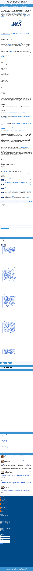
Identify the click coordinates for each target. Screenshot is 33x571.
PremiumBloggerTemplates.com (23, 569)
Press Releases (10, 4)
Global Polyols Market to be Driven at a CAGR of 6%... (8, 279)
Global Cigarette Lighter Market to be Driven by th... (8, 304)
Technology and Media (3, 451)
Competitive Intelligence (5, 6)
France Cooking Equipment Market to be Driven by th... (8, 272)
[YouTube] (11, 364)
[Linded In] (4, 364)
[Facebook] (6, 364)
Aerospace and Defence (4, 434)
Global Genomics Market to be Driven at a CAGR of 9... (8, 281)
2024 (2, 240)
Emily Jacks (2, 500)
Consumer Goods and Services (4, 441)
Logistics (1, 529)
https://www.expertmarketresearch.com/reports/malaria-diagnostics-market (19, 121)
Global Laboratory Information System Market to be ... (8, 308)
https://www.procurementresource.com (25, 147)
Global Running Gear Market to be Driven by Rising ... (8, 300)
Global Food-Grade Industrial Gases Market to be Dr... (8, 276)
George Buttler (3, 503)
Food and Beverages (3, 446)
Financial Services (3, 445)
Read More (27, 188)
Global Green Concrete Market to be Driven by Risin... (8, 328)
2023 (2, 241)
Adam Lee (2, 497)
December (3, 244)
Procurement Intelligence (7, 171)
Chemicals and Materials (4, 439)
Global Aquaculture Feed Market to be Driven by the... (8, 324)
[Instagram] (1, 364)
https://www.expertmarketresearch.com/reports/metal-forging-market (17, 112)
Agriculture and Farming (4, 435)
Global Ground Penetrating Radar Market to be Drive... (8, 268)
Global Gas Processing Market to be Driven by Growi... (8, 326)
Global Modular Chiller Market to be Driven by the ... (8, 251)
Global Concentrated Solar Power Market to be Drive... (8, 293)
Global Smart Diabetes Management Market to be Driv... (9, 298)
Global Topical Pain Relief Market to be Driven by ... (8, 352)
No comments (23, 13)
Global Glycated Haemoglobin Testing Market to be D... (9, 327)
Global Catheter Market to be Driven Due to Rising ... (8, 270)
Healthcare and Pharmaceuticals (16, 13)
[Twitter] (9, 364)
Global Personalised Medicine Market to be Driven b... (8, 322)
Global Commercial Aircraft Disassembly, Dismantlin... (8, 273)
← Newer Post (2, 201)
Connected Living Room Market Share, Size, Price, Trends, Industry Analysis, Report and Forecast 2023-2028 (17, 460)
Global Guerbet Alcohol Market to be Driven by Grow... (8, 332)
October (3, 246)
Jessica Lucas (3, 507)
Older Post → (30, 201)
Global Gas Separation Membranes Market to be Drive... (9, 296)
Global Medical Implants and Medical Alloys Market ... (8, 254)
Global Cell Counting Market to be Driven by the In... (8, 269)
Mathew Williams (4, 13)
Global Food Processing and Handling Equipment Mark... (9, 278)
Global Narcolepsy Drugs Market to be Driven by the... (8, 256)
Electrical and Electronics (3, 523)
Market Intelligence (16, 4)
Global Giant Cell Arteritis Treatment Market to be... (8, 331)
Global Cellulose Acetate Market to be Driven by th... (8, 274)
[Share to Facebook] (3, 175)
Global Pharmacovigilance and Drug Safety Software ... (9, 280)
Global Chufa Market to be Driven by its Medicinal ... (8, 349)
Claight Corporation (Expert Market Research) (16, 1)
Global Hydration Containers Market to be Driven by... (8, 267)
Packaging (1, 530)
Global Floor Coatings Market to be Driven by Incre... (8, 271)
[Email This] (1, 175)
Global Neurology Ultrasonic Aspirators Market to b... (8, 250)
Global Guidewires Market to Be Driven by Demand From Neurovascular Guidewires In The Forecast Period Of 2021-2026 (15, 464)
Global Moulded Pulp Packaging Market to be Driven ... (8, 353)
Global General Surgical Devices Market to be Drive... (8, 320)
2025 (2, 239)
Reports (5, 4)
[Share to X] (2, 175)
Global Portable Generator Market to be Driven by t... (8, 347)
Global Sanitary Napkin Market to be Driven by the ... (8, 301)
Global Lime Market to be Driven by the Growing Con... (8, 303)
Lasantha (17, 569)
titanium (20, 44)
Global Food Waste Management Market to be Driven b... (9, 277)
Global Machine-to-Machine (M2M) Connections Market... (9, 255)
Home (1, 4)
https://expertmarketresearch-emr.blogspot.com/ (18, 169)
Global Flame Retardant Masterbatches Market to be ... (8, 325)
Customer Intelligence (25, 4)
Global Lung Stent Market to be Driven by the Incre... (8, 348)
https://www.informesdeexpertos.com (11, 151)
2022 (2, 242)
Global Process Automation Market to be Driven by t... (8, 299)
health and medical (12, 51)
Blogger (26, 568)
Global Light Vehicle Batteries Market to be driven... (8, 294)
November (3, 245)
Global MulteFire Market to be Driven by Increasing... (8, 350)
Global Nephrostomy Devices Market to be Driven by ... (8, 249)
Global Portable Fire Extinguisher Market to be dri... (8, 282)
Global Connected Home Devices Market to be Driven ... (9, 247)
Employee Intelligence (23, 6)
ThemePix (10, 569)
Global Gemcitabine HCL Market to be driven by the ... (8, 307)
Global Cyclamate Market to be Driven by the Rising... (8, 351)
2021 (2, 243)
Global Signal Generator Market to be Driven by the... (8, 302)
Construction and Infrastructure (4, 440)
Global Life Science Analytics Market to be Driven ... (8, 323)
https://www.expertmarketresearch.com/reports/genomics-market (15, 130)
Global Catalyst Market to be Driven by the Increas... (8, 334)
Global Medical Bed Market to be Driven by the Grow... (8, 252)
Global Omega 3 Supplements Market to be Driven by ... (9, 330)
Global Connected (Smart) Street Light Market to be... (8, 295)
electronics (9, 44)
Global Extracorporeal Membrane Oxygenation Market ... (9, 329)
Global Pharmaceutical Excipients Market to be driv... (8, 306)
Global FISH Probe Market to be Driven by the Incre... (8, 297)
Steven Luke (2, 511)
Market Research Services (14, 6)
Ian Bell (2, 504)
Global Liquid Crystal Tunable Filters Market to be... (8, 321)
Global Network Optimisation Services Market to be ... (8, 248)
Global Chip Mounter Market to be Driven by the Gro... (8, 333)
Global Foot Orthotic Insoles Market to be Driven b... (8, 275)
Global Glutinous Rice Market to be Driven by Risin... (8, 305)
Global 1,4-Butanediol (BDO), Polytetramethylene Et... (8, 346)
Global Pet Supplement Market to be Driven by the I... (8, 253)
